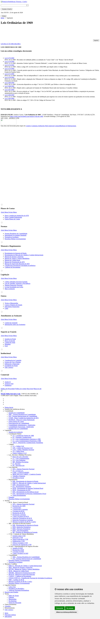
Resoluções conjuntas (19, 515)
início (2, 18)
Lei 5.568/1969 (9, 86)
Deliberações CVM (18, 541)
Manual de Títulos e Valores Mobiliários (17, 258)
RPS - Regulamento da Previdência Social (25, 492)
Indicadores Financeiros (12, 306)
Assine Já (8, 382)
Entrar (4, 16)
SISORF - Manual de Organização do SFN (22, 573)
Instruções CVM (17, 537)
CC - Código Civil (18, 446)
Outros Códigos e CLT (19, 453)
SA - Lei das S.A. (17, 471)
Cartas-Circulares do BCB (20, 516)
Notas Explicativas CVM (20, 539)
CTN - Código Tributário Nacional (23, 449)
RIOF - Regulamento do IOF (21, 490)
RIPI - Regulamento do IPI (20, 485)
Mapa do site (37, 389)
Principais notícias (10, 615)
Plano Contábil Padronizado (13, 217)
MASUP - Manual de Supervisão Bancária (22, 574)
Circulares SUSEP (18, 551)
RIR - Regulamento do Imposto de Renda (25, 481)
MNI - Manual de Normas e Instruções (20, 567)
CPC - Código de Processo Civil (22, 448)
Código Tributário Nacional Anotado (16, 282)
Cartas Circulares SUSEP (20, 553)
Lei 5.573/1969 (9, 65)
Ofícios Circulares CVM (20, 543)
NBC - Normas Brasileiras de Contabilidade (22, 414)
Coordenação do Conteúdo (13, 360)
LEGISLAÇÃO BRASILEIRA (11, 44)
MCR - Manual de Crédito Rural (19, 571)
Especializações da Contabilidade (19, 423)
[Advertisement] (36, 32)
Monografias (12, 599)
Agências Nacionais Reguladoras (19, 590)
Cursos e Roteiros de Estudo (13, 305)
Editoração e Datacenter (12, 364)
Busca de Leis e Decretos (20, 457)
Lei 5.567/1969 (9, 89)
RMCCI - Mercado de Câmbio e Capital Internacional (29, 483)
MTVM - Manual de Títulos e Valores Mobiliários (24, 569)
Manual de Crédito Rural (12, 260)
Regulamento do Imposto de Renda (15, 253)
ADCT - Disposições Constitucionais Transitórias (27, 442)
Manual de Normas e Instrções (14, 257)
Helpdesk (8, 344)
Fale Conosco (9, 367)
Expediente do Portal (11, 365)
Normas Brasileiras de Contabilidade (16, 233)
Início (6, 613)
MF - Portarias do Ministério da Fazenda (24, 532)
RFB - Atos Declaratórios (20, 530)
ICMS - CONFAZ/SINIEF (20, 472)
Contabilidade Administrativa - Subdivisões (22, 425)
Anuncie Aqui (9, 383)
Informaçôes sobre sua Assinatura (15, 324)
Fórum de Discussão (15, 602)
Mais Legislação (10, 289)
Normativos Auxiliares (12, 237)
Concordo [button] (59, 608)
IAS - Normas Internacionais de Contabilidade (23, 416)
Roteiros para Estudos (11, 592)
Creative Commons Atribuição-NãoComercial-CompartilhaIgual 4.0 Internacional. (51, 126)
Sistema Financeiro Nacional (13, 285)
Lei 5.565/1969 (9, 98)
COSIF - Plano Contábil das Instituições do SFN (24, 418)
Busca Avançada (10, 341)
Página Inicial (9, 407)
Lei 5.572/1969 (9, 68)
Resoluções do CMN (18, 506)
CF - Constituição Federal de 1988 (23, 435)
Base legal (30, 389)
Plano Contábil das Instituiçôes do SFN (17, 215)
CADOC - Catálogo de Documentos (20, 576)
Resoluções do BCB (18, 513)
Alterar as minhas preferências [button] (66, 612)
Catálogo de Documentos (12, 267)
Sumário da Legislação (16, 432)
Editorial (11, 597)
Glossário (8, 606)
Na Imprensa (13, 601)
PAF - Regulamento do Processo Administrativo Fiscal (29, 493)
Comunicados (16, 508)
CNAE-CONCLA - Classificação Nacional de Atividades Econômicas (30, 578)
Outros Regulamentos (19, 495)
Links (6, 308)
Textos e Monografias (11, 303)
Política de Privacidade (8, 389)
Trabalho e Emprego (18, 476)
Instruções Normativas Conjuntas (22, 520)
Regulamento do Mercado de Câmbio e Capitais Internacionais (24, 255)
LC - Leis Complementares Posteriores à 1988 (26, 441)
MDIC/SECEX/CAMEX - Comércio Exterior (26, 474)
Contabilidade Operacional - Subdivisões (21, 427)
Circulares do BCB (18, 511)
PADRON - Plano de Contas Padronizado (22, 420)
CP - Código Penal (18, 451)
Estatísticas (8, 385)
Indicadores (8, 616)
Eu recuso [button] (70, 608)
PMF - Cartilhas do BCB (16, 580)
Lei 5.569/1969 (9, 82)
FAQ (6, 346)
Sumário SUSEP (17, 548)
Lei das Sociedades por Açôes (14, 287)
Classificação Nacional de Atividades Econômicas (20, 265)
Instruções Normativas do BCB (22, 518)
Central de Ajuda (10, 342)
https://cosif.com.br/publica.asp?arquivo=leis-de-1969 (26, 116)
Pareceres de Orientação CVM (21, 544)
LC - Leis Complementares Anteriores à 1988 (26, 439)
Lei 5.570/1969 (9, 77)
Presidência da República (16, 588)
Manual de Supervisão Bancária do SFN (17, 264)
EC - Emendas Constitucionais (21, 437)
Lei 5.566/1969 (9, 95)
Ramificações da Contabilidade (18, 428)
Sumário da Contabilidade (17, 413)
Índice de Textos (14, 595)
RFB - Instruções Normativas (21, 527)
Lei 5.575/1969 (9, 58)
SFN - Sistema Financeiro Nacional (23, 469)
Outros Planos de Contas (12, 219)
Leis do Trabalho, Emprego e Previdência (17, 283)
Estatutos (11, 497)
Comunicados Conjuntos (20, 509)
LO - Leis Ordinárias (18, 460)
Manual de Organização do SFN (15, 262)
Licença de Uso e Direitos (13, 362)
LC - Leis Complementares (20, 458)
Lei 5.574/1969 (9, 61)
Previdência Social (18, 478)
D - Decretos (16, 464)
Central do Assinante (11, 323)
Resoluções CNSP (18, 550)
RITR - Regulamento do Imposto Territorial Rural (27, 488)
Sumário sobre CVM (18, 536)
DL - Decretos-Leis (18, 465)
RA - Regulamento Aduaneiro (21, 486)
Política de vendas (20, 389)
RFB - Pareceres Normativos (21, 529)
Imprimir (96, 40)
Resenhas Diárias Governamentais (15, 239)
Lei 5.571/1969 (9, 74)
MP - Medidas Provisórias (20, 462)
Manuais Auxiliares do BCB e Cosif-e (24, 522)
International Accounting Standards (15, 235)
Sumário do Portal (10, 339)
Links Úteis (12, 587)
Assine (7, 9)
